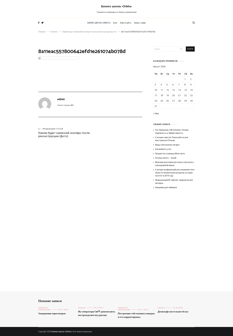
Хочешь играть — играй (165, 158)
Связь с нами (140, 23)
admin (61, 99)
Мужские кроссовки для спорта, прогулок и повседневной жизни (174, 163)
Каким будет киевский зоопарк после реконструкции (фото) (64, 133)
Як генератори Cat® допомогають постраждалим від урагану (96, 313)
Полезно (82, 308)
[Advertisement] (174, 214)
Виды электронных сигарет (167, 145)
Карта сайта (125, 23)
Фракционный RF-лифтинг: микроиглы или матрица (174, 181)
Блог (115, 23)
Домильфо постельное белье (173, 312)
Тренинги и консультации (44, 309)
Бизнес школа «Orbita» (116, 6)
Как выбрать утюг (163, 149)
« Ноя (156, 113)
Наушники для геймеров (166, 187)
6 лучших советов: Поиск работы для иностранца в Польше (171, 138)
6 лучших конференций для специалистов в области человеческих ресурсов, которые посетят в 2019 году (174, 173)
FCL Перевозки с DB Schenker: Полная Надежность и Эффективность (171, 131)
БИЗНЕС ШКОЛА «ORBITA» (99, 23)
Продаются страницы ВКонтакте (170, 153)
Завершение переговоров (52, 314)
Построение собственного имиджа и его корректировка (136, 315)
